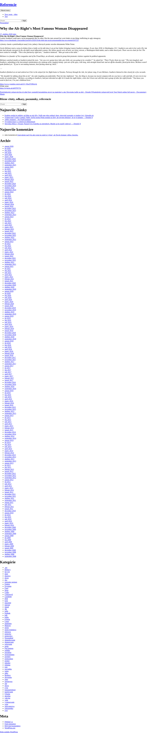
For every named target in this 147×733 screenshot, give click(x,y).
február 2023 (9, 229)
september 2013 (10, 461)
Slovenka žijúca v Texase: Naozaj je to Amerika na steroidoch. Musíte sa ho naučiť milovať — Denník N (43, 124)
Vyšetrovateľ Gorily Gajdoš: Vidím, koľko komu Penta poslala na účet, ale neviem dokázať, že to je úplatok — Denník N (49, 118)
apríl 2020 (8, 300)
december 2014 (10, 432)
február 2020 (9, 304)
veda (6, 700)
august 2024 (9, 192)
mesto (7, 628)
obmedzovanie (10, 640)
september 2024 (10, 190)
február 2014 (9, 453)
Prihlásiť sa (9, 722)
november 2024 (10, 186)
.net (6, 568)
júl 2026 (8, 148)
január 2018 (9, 355)
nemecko (8, 634)
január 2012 (9, 492)
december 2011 (10, 494)
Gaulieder (8, 597)
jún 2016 (8, 395)
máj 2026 (8, 152)
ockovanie (8, 644)
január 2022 (9, 256)
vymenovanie (9, 702)
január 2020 (9, 306)
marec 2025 (9, 177)
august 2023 (9, 217)
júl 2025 (8, 169)
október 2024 (9, 188)
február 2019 (9, 329)
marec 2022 (9, 252)
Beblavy (8, 570)
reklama (7, 665)
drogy (7, 578)
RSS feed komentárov (13, 726)
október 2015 (9, 411)
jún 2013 (8, 467)
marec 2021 (9, 277)
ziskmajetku (9, 708)
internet (7, 605)
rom (6, 667)
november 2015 (10, 409)
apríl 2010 (8, 521)
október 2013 (9, 459)
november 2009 (10, 529)
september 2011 (10, 500)
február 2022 (9, 254)
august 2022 (9, 242)
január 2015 (9, 430)
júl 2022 (8, 244)
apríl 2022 (8, 250)
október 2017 (9, 362)
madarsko (8, 624)
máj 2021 (8, 273)
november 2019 (10, 310)
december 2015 (10, 407)
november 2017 (10, 360)
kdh (6, 615)
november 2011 (10, 496)
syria (6, 688)
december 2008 (10, 550)
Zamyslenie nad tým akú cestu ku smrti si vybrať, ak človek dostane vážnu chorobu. (47, 135)
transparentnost (10, 690)
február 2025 (9, 179)
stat (6, 684)
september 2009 (10, 534)
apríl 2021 (8, 275)
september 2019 (10, 314)
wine (6, 704)
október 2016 (9, 386)
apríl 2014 (8, 449)
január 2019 (9, 331)
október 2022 (9, 237)
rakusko (7, 663)
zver (6, 710)
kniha (7, 617)
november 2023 (10, 210)
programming (9, 655)
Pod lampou (9, 648)
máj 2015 (8, 422)
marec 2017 (9, 376)
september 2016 (10, 389)
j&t (6, 609)
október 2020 (9, 287)
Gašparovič (9, 595)
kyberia (7, 619)
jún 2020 (8, 295)
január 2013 (9, 471)
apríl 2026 (8, 155)
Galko (7, 592)
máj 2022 (8, 248)
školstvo (8, 675)
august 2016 (9, 391)
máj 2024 (8, 198)
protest (7, 661)
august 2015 (9, 415)
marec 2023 (9, 227)
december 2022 (10, 233)
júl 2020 (8, 293)
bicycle (7, 572)
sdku (6, 673)
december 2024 (10, 184)
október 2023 (9, 213)
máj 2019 (8, 322)
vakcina (7, 698)
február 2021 (9, 279)
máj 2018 (8, 347)
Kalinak (7, 613)
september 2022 (10, 239)
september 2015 (10, 413)
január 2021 (9, 281)
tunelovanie (9, 692)
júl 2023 (8, 219)
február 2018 (9, 353)
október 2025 (9, 163)
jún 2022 (8, 246)
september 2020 (10, 289)
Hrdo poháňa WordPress (9, 732)
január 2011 (9, 509)
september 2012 (10, 478)
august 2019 (9, 316)
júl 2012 (8, 482)
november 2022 (10, 235)
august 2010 (9, 513)
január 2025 (9, 181)
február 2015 (9, 428)
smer (6, 679)
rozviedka (8, 669)
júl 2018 (8, 343)
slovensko (8, 677)
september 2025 (10, 165)
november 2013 (10, 457)
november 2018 (10, 335)
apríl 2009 (8, 542)
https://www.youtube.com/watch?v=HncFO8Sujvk (18, 84)
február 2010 (9, 525)
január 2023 (9, 231)
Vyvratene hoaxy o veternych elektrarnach (20, 122)
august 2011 (9, 502)
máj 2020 (8, 297)
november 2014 (10, 434)
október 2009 (9, 531)
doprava (7, 576)
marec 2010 (9, 523)
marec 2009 (9, 544)
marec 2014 (9, 451)
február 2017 (9, 378)
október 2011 (9, 498)
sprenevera (8, 681)
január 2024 (9, 206)
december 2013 (10, 455)
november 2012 (10, 476)
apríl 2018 (8, 349)
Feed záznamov (10, 724)
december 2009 (10, 527)
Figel (6, 588)
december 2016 (10, 382)
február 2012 (9, 490)
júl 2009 (8, 538)
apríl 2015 (8, 424)
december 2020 (10, 283)
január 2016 (9, 405)
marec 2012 (9, 488)
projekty (8, 657)
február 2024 (9, 204)
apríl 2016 (8, 399)
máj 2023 (8, 223)
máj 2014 (8, 447)
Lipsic (7, 621)
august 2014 (9, 440)
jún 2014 (8, 444)
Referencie (8, 4)
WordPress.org (10, 728)
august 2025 (9, 167)
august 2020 (9, 291)
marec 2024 (9, 202)
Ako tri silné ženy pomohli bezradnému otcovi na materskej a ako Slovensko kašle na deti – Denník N (46, 92)
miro (14, 34)
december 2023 (10, 208)
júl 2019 (8, 318)
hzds (6, 601)
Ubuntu (7, 694)
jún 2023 (8, 221)
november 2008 (10, 552)
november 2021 (10, 260)
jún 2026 (8, 150)
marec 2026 (9, 157)
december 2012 (10, 473)
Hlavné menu (5, 10)
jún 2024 (8, 196)
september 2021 (10, 264)
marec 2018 (9, 351)
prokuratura (9, 659)
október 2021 (9, 262)
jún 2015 (8, 420)
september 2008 (10, 556)
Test (6, 16)
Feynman (8, 586)
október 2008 (9, 554)
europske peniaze (11, 582)
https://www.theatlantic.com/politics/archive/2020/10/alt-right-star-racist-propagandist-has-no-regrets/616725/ (39, 40)
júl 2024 (8, 194)
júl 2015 (8, 418)
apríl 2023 (8, 225)
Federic (7, 584)
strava (7, 686)
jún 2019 (8, 320)
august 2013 (9, 463)
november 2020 (10, 285)
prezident (8, 652)
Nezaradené (4, 23)
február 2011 (9, 507)
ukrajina (7, 696)
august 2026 (9, 146)
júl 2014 (8, 442)
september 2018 (10, 339)
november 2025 (10, 161)
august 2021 (9, 266)
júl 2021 (8, 268)
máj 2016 (8, 397)
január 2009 (9, 548)
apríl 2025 (8, 175)
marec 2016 (9, 401)
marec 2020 (9, 302)
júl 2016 (8, 393)
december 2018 (10, 333)
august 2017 (9, 366)
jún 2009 (8, 540)
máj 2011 (8, 505)
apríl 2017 (8, 374)
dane (6, 574)
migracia (8, 632)
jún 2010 (8, 517)
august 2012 (9, 480)
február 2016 (9, 403)
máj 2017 (8, 372)
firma (6, 590)
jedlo (6, 611)
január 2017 (9, 380)
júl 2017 (8, 368)
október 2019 (9, 312)
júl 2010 (8, 515)
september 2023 (10, 215)
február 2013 (9, 469)
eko (6, 580)
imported (8, 603)
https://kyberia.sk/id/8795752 (10, 88)
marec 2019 (9, 326)
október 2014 (9, 436)
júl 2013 (8, 465)
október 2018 (9, 337)
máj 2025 (8, 173)
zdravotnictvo (9, 706)
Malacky (8, 626)
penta (6, 646)
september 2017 (10, 364)
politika (7, 650)
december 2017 (10, 358)
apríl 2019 (8, 324)
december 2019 (10, 308)
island (7, 607)
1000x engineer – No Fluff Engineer (18, 120)
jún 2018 (8, 345)
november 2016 (10, 384)
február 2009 (9, 546)
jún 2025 (8, 171)
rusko (7, 671)
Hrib (6, 599)
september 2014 (10, 438)
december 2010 (10, 511)
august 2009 (9, 536)
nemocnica (8, 636)
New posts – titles (11, 14)
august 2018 (9, 341)
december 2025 (10, 159)
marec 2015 (9, 426)
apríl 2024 (8, 200)
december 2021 (10, 258)
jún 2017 (8, 370)
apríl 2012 (8, 486)
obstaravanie (9, 642)
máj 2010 (8, 519)
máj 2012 (8, 484)
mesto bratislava (10, 630)
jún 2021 (8, 271)
